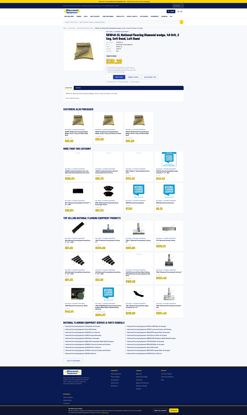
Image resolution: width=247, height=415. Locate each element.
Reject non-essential (160, 410)
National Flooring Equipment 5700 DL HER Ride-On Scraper (146, 326)
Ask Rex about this (150, 77)
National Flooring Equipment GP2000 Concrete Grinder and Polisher (88, 350)
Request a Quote (133, 77)
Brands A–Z (114, 386)
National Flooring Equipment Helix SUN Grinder (142, 347)
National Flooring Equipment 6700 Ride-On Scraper (82, 338)
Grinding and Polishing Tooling (85, 28)
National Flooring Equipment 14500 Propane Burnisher (83, 335)
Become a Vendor (141, 386)
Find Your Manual (108, 16)
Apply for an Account (142, 383)
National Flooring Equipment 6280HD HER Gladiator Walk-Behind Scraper (151, 338)
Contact (138, 389)
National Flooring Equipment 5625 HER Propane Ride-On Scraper (148, 332)
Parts (86, 16)
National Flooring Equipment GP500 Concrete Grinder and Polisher (149, 329)
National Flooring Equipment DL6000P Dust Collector (83, 347)
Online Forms (67, 400)
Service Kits (120, 16)
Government (155, 16)
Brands (79, 16)
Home (65, 28)
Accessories (144, 16)
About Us (139, 374)
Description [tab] (68, 88)
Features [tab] (78, 88)
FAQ (171, 16)
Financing (164, 16)
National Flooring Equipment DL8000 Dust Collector (83, 332)
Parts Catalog (115, 377)
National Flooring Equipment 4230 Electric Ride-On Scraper (147, 335)
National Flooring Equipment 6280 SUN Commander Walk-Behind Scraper (90, 341)
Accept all (174, 410)
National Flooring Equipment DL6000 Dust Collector (144, 353)
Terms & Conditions (167, 377)
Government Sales (142, 377)
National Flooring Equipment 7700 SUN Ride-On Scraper (145, 341)
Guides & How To (132, 16)
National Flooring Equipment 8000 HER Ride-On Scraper (145, 344)
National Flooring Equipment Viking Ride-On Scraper (83, 326)
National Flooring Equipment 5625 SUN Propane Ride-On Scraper (148, 350)
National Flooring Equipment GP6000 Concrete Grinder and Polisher (88, 344)
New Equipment (69, 16)
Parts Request (95, 16)
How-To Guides (68, 397)
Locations (66, 403)
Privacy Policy (104, 412)
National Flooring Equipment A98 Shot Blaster (81, 353)
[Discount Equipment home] (72, 11)
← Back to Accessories (73, 361)
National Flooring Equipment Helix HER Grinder (81, 329)
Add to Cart (119, 77)
